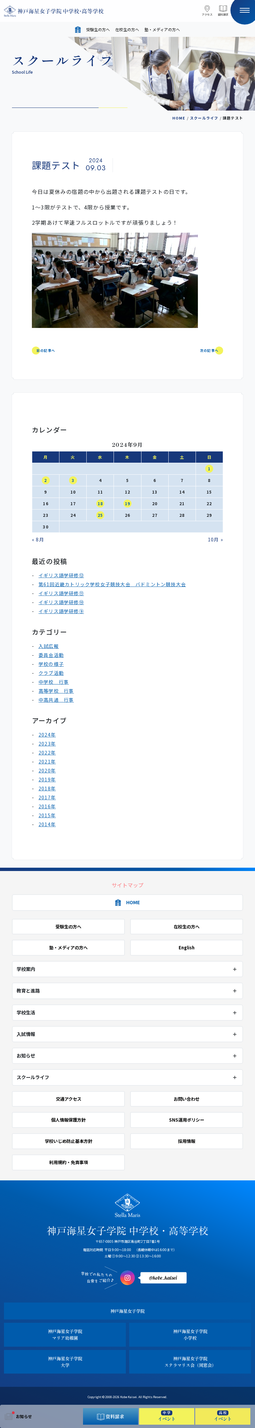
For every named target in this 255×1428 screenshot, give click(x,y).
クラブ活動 (51, 673)
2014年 (47, 824)
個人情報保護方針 (68, 1120)
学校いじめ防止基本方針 (68, 1141)
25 (100, 515)
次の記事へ (209, 350)
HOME (179, 117)
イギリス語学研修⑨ (61, 611)
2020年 (47, 770)
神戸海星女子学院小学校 (190, 1334)
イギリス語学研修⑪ (61, 593)
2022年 (47, 752)
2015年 (47, 815)
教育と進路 (28, 990)
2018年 (47, 788)
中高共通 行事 (56, 699)
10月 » (215, 539)
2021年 (47, 761)
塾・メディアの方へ (162, 29)
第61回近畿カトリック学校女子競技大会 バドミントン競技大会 (112, 584)
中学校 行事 (54, 681)
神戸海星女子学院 (127, 1311)
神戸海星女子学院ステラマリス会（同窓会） (190, 1361)
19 (127, 503)
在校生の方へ (127, 29)
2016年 (47, 806)
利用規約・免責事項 (68, 1162)
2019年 (47, 779)
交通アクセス (68, 1099)
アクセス (207, 14)
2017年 (47, 797)
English (187, 947)
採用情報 (186, 1141)
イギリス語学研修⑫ (61, 575)
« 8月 (38, 539)
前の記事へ (46, 350)
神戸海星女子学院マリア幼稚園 (65, 1334)
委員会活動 (51, 655)
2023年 (47, 743)
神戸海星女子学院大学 (65, 1361)
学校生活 (26, 1012)
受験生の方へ (98, 29)
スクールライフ (204, 117)
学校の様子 (51, 664)
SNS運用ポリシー (186, 1120)
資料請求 (223, 14)
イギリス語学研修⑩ (61, 602)
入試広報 (49, 646)
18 (100, 503)
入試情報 (26, 1034)
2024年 (47, 734)
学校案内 (26, 969)
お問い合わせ (187, 1099)
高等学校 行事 (56, 690)
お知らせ (24, 1416)
